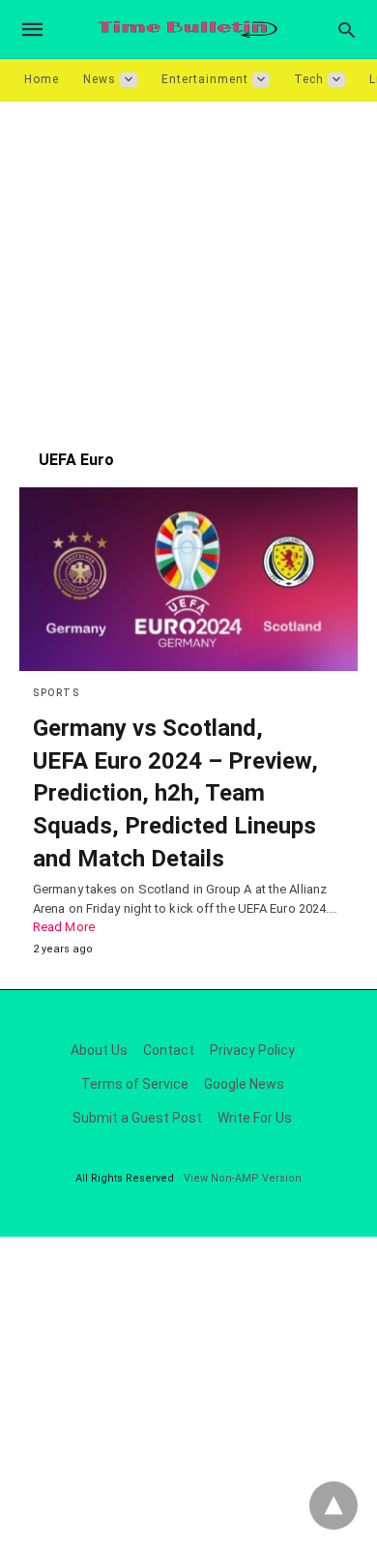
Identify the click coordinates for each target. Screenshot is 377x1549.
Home (41, 79)
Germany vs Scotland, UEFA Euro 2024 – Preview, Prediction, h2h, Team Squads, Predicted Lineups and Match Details (175, 793)
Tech (309, 79)
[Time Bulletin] (187, 29)
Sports (56, 692)
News (99, 79)
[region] (188, 266)
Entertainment (204, 79)
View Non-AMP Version (243, 1178)
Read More (64, 927)
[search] (346, 29)
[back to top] (333, 1505)
